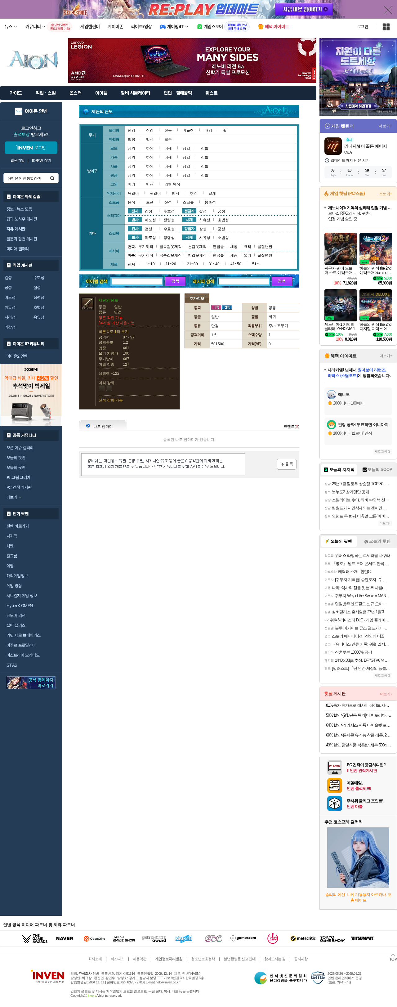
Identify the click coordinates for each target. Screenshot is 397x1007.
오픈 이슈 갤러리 (20, 447)
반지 (175, 193)
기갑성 (10, 327)
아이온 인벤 (36, 111)
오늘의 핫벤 (16, 457)
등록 (287, 464)
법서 (150, 139)
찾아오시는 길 (274, 959)
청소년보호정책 (203, 959)
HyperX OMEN (20, 605)
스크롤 (188, 202)
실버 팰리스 (16, 625)
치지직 (12, 536)
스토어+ (385, 194)
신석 (168, 202)
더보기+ (385, 126)
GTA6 (12, 665)
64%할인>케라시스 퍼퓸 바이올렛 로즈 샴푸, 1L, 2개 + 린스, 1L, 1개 (359, 725)
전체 (131, 264)
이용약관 (139, 959)
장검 (150, 130)
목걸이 (133, 193)
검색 (52, 178)
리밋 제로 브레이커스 (23, 635)
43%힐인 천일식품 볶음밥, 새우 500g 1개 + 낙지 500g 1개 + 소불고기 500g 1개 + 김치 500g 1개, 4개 (359, 745)
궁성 (8, 287)
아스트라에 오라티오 (23, 655)
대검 (208, 130)
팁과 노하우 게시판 (22, 219)
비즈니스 (117, 959)
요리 (247, 246)
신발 (204, 148)
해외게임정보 (17, 575)
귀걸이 (155, 193)
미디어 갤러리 (18, 248)
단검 (131, 130)
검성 (8, 277)
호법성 (38, 307)
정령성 (38, 297)
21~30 (192, 264)
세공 (234, 246)
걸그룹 (12, 555)
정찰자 (189, 211)
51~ (255, 264)
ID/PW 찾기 (41, 160)
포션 (150, 202)
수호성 (38, 277)
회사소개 (95, 959)
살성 (37, 287)
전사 (135, 211)
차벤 (10, 546)
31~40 (214, 264)
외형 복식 (172, 184)
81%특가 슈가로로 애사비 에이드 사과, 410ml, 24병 (359, 705)
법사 (135, 219)
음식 (131, 202)
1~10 (150, 264)
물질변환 (264, 246)
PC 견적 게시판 (19, 487)
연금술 (218, 246)
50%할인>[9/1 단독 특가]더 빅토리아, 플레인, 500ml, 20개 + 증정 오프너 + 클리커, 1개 (359, 715)
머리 (131, 184)
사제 (189, 219)
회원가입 (18, 160)
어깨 (168, 148)
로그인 (362, 26)
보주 (168, 139)
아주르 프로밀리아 (21, 645)
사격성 (10, 317)
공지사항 (301, 959)
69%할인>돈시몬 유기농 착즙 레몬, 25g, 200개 (359, 735)
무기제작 (145, 246)
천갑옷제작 (197, 246)
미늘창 (188, 130)
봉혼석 (210, 202)
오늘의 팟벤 (16, 467)
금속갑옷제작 (170, 246)
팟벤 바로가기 (18, 526)
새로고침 (381, 451)
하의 (150, 148)
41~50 (235, 264)
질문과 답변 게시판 (22, 238)
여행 (10, 565)
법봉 (131, 139)
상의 (131, 148)
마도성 (10, 297)
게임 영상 (14, 585)
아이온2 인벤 (17, 356)
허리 (194, 193)
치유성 (10, 307)
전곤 (168, 130)
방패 (150, 184)
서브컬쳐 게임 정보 (22, 595)
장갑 (186, 148)
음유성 (38, 317)
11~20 (171, 264)
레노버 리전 (16, 615)
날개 (212, 193)
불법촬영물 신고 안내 (240, 959)
